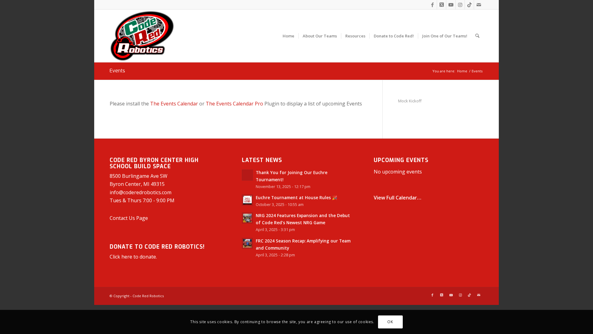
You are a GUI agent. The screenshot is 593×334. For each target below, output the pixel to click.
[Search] (477, 36)
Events (117, 70)
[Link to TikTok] (469, 4)
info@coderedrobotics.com (140, 192)
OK (390, 321)
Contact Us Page (129, 218)
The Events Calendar (174, 103)
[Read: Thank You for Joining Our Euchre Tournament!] (247, 175)
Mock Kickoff (410, 101)
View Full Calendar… (397, 197)
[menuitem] (288, 36)
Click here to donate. (133, 256)
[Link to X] (441, 4)
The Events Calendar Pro (234, 103)
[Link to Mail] (478, 4)
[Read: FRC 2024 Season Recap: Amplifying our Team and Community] (247, 243)
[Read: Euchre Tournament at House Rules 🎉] (247, 200)
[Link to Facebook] (432, 4)
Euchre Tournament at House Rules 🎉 (296, 197)
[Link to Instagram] (460, 4)
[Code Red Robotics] (142, 36)
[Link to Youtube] (450, 4)
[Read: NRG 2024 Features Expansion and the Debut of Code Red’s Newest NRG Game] (247, 218)
